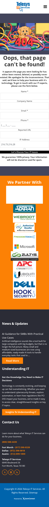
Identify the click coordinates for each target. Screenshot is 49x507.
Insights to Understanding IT (20, 412)
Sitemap (33, 492)
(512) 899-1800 (17, 453)
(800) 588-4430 (9, 442)
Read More (12, 360)
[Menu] (45, 7)
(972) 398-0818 (17, 450)
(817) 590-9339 (22, 447)
